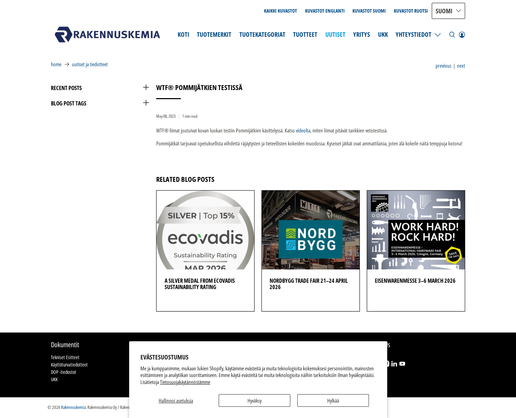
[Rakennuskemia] (107, 34)
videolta (303, 130)
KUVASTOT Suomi (369, 10)
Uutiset (335, 34)
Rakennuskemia (73, 407)
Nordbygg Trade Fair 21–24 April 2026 (309, 284)
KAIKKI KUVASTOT (280, 10)
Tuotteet (305, 34)
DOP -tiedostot (63, 372)
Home (56, 64)
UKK (383, 34)
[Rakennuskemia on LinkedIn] (394, 365)
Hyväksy (254, 400)
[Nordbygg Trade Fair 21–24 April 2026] (310, 230)
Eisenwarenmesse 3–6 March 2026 (415, 281)
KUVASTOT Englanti (325, 10)
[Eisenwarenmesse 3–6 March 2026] (416, 230)
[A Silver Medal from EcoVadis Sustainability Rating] (205, 230)
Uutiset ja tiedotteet (90, 64)
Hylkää (333, 400)
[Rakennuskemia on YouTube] (402, 365)
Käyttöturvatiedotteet (69, 364)
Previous (443, 65)
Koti (183, 34)
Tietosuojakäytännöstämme (185, 381)
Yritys (361, 34)
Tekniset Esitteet (65, 357)
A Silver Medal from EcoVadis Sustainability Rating (200, 284)
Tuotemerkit (214, 34)
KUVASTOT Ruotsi (411, 10)
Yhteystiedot (413, 34)
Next (461, 65)
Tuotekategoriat (262, 34)
